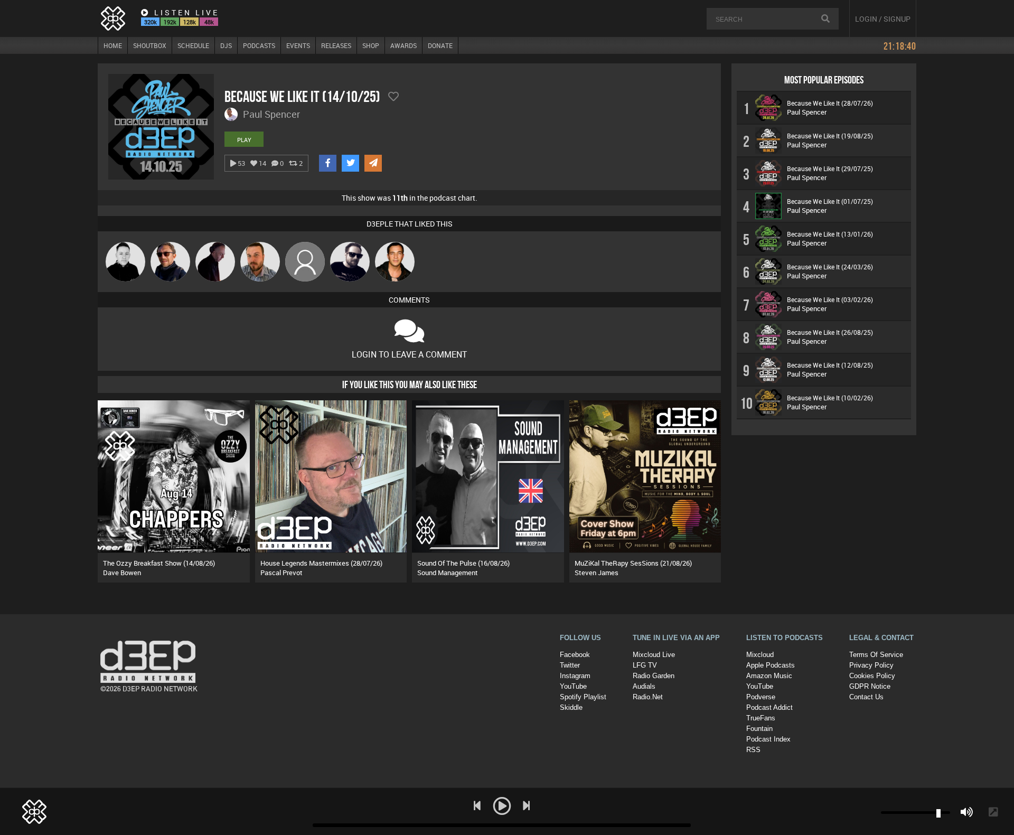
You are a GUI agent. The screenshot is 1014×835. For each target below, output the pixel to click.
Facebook (575, 655)
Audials (644, 686)
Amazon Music (769, 676)
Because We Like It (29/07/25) (830, 168)
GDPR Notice (869, 686)
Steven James (596, 572)
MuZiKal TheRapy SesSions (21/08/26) (633, 563)
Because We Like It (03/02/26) (830, 299)
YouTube (573, 686)
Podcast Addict (769, 707)
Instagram (575, 676)
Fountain (759, 729)
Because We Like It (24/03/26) (830, 266)
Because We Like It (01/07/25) (830, 201)
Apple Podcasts (770, 665)
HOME (113, 45)
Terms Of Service (876, 655)
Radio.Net (648, 697)
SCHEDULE (193, 45)
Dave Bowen (122, 572)
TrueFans (760, 718)
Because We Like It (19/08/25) (830, 136)
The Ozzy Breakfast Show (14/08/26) (159, 563)
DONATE (440, 45)
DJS (226, 45)
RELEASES (336, 45)
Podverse (760, 697)
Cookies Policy (872, 676)
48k (209, 22)
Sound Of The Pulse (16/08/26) (463, 563)
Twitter (570, 665)
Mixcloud (760, 655)
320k (150, 22)
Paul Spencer (807, 112)
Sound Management (447, 572)
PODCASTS (259, 45)
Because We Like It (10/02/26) (830, 397)
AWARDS (403, 45)
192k (170, 22)
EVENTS (298, 45)
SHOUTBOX (149, 45)
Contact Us (866, 697)
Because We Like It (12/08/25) (830, 365)
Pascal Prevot (281, 572)
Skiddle (571, 707)
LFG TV (645, 665)
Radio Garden (653, 676)
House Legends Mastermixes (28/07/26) (321, 563)
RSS (753, 750)
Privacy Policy (871, 665)
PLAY (244, 140)
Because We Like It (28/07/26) (830, 103)
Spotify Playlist (583, 697)
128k (189, 22)
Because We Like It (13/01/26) (830, 234)
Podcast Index (768, 739)
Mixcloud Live (654, 655)
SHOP (370, 45)
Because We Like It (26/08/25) (830, 332)
